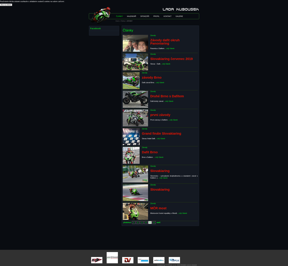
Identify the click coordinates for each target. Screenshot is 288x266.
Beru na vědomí (6, 5)
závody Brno (152, 77)
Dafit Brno (150, 152)
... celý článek (169, 48)
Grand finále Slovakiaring (161, 133)
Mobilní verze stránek (189, 265)
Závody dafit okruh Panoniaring (165, 41)
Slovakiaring (160, 171)
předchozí (127, 222)
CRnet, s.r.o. (172, 265)
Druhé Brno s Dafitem (167, 96)
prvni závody (160, 115)
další (158, 222)
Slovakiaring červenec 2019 (171, 59)
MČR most (158, 208)
